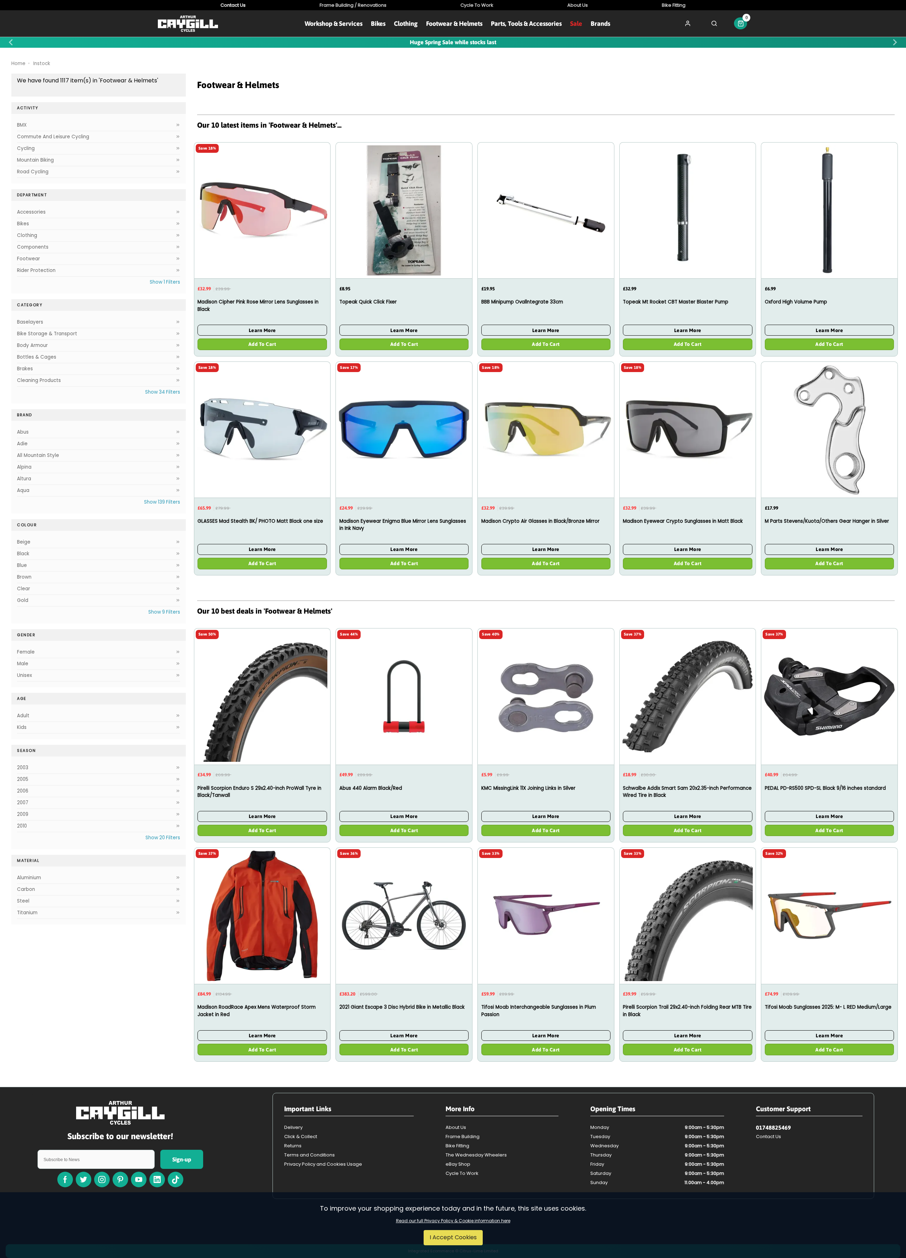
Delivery (293, 1127)
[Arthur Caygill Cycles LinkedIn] (157, 1179)
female (26, 652)
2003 (22, 767)
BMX (22, 125)
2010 (22, 826)
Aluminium (29, 877)
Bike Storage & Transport (47, 333)
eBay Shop (458, 1164)
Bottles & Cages (36, 357)
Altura (24, 478)
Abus (23, 432)
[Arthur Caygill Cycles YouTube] (139, 1179)
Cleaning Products (39, 380)
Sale (576, 23)
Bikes (378, 23)
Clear (23, 588)
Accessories (31, 212)
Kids (22, 727)
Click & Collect (300, 1136)
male (22, 663)
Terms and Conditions (309, 1155)
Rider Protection (36, 270)
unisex (24, 675)
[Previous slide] (11, 42)
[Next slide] (894, 42)
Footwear (28, 258)
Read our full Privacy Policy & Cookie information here (453, 1221)
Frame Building (463, 1136)
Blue (22, 565)
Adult (23, 715)
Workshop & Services (333, 23)
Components (32, 247)
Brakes (25, 368)
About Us (456, 1127)
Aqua (23, 490)
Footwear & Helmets (454, 23)
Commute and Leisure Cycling (53, 136)
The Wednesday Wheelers (476, 1155)
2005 (22, 779)
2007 (22, 802)
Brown (24, 577)
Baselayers (30, 322)
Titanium (27, 912)
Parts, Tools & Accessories (526, 23)
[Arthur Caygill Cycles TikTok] (175, 1179)
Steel (23, 901)
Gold (22, 600)
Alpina (24, 467)
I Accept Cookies (453, 1237)
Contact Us (768, 1136)
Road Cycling (32, 171)
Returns (293, 1145)
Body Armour (32, 345)
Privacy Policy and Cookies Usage (323, 1164)
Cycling (26, 148)
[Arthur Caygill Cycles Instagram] (102, 1179)
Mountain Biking (35, 160)
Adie (22, 443)
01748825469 (773, 1127)
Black (23, 553)
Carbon (26, 889)
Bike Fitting (457, 1145)
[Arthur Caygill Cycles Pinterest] (120, 1179)
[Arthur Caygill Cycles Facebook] (65, 1179)
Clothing (406, 23)
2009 (22, 814)
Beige (23, 542)
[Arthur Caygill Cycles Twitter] (83, 1179)
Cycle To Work (462, 1173)
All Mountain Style (38, 455)
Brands (600, 23)
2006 (22, 791)
